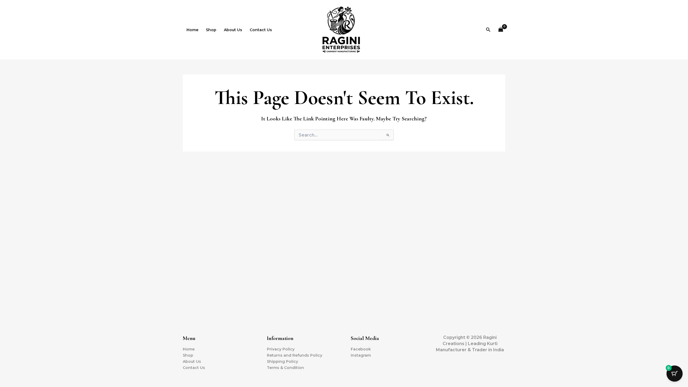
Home (192, 29)
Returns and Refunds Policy (294, 355)
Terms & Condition (285, 367)
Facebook (361, 349)
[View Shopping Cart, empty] (500, 29)
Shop (211, 29)
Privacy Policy (281, 349)
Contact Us (261, 29)
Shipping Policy (282, 361)
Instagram (361, 355)
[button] (488, 29)
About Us (233, 29)
